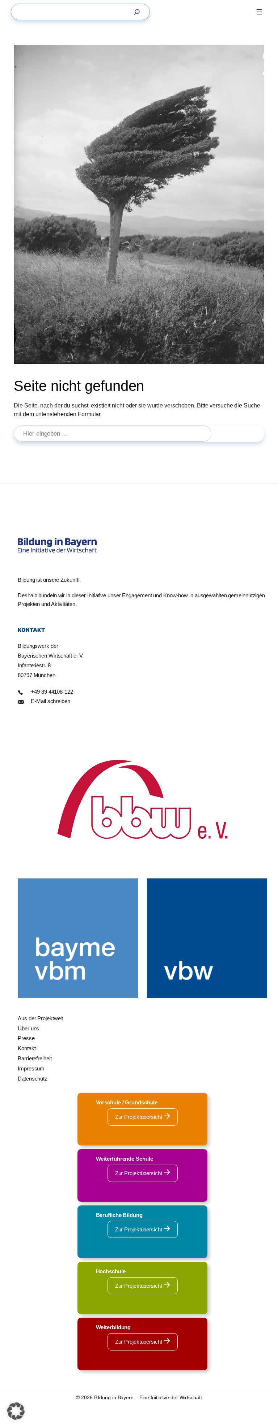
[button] (16, 1411)
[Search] (138, 11)
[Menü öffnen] (259, 12)
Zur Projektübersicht (139, 1117)
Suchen (241, 433)
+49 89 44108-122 (52, 692)
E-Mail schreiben (50, 701)
